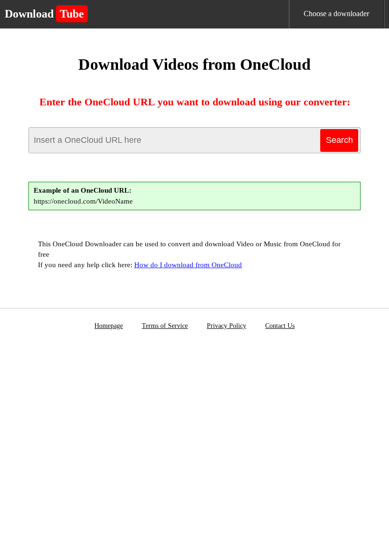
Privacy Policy (226, 325)
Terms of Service (165, 325)
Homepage (108, 325)
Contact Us (280, 325)
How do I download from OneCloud (188, 265)
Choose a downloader (336, 13)
